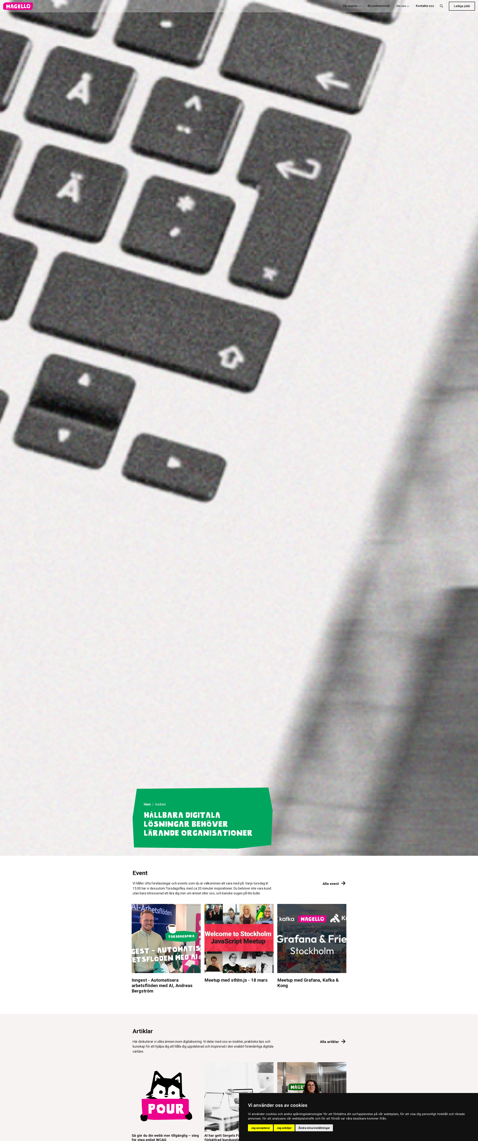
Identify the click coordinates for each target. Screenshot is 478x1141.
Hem (147, 804)
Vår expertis (350, 5)
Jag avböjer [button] (284, 1127)
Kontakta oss (425, 6)
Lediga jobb (462, 6)
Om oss (401, 5)
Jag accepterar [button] (260, 1127)
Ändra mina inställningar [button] (314, 1127)
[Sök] (441, 6)
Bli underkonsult (379, 6)
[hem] (18, 6)
